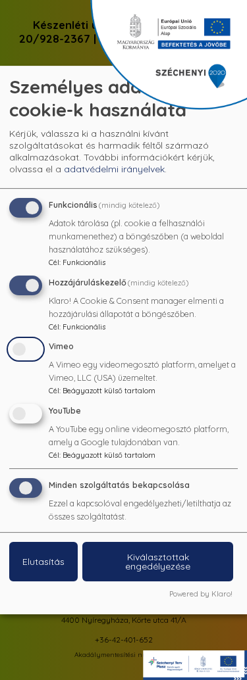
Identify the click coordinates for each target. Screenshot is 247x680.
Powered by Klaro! (201, 593)
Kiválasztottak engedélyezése (157, 561)
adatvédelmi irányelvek (114, 169)
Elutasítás (43, 562)
